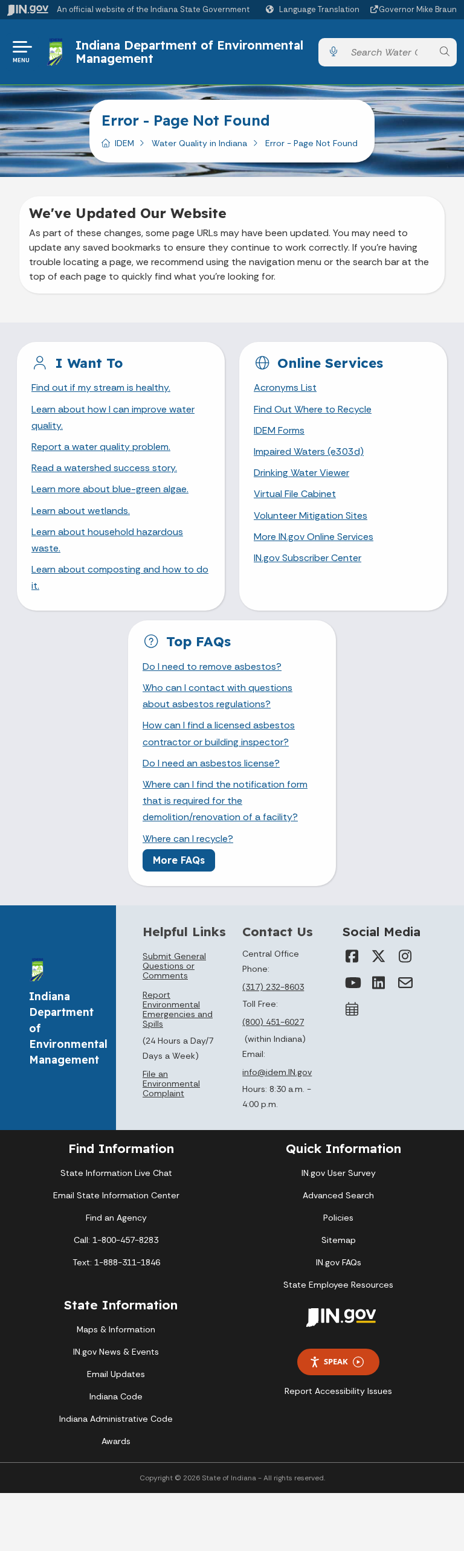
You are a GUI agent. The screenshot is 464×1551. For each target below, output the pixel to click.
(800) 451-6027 (273, 1021)
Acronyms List (285, 387)
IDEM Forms (279, 430)
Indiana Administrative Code (116, 1418)
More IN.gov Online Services (313, 536)
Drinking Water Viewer (301, 472)
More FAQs (179, 860)
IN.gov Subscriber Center (307, 557)
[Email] (405, 982)
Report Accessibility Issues (338, 1391)
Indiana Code (116, 1396)
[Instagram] (405, 956)
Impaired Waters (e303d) (309, 451)
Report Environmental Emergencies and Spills (178, 1009)
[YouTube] (352, 982)
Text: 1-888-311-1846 (116, 1262)
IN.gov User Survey (338, 1172)
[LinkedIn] (378, 982)
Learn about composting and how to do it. (119, 577)
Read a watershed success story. (104, 467)
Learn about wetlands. (80, 510)
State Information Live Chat (116, 1172)
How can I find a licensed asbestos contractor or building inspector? (219, 733)
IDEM (124, 143)
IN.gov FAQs (338, 1262)
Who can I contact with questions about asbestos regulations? (217, 695)
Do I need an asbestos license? (211, 763)
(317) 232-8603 (273, 986)
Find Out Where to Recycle (313, 409)
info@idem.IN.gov (277, 1072)
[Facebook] (352, 956)
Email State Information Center (116, 1195)
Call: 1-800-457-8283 (116, 1240)
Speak (336, 1361)
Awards (116, 1441)
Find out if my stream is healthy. (100, 387)
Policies (338, 1217)
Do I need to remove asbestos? (212, 666)
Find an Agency (116, 1217)
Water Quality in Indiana (199, 143)
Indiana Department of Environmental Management (189, 51)
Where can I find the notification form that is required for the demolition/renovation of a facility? (225, 800)
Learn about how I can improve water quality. (113, 417)
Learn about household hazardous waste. (107, 539)
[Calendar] (352, 1009)
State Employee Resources (338, 1284)
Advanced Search (338, 1195)
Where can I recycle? (188, 838)
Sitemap (338, 1240)
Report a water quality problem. (100, 446)
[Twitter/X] (378, 956)
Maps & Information (116, 1329)
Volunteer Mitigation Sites (310, 515)
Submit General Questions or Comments (174, 966)
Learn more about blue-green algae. (109, 489)
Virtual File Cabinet (295, 493)
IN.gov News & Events (116, 1351)
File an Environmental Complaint (171, 1083)
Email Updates (116, 1374)
